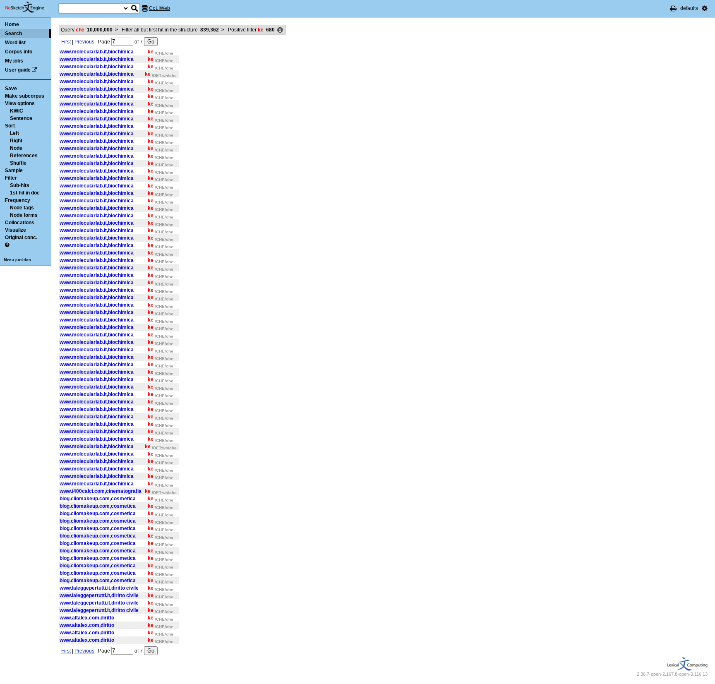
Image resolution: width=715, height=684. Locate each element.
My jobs (14, 61)
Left (14, 133)
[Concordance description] (280, 30)
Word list (15, 43)
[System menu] (705, 8)
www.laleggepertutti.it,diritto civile (99, 588)
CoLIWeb (159, 8)
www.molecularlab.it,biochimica (97, 52)
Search (13, 33)
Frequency (17, 200)
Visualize (15, 230)
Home (12, 24)
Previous (84, 42)
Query (87, 30)
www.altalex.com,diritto (87, 618)
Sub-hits (19, 185)
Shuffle (18, 163)
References (24, 155)
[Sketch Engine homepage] (31, 7)
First (66, 42)
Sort (10, 126)
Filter (11, 178)
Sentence (21, 118)
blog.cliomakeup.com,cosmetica (98, 499)
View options (20, 103)
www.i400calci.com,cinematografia (101, 491)
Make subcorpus (24, 96)
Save (11, 88)
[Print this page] (673, 8)
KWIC (16, 111)
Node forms (24, 215)
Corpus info (18, 52)
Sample (14, 170)
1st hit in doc (25, 193)
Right (16, 141)
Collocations (19, 223)
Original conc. (21, 237)
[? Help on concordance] (7, 245)
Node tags (22, 208)
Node (16, 148)
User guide (18, 70)
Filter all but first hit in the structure (170, 30)
